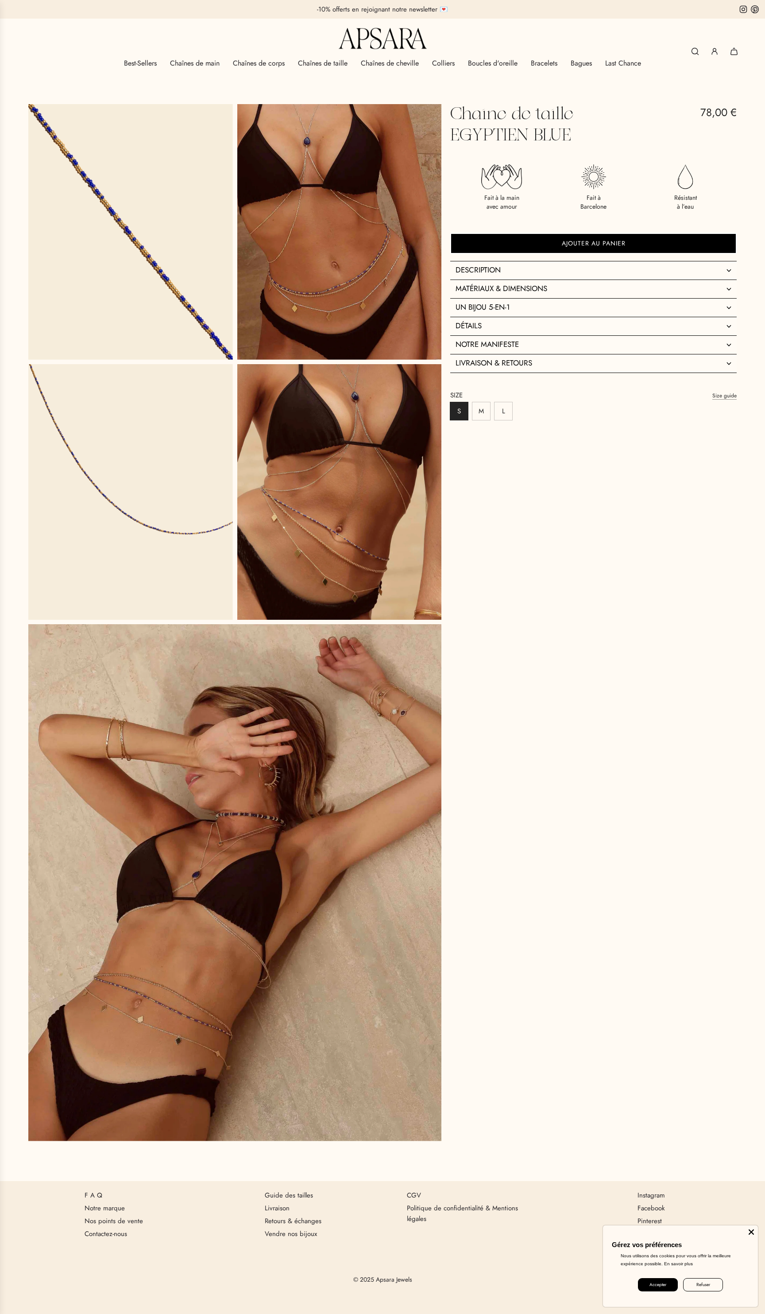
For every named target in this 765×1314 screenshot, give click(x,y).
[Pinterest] (755, 9)
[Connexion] (714, 51)
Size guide (724, 395)
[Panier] (734, 51)
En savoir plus (678, 1263)
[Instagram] (743, 9)
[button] (593, 269)
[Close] (751, 1232)
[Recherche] (695, 51)
